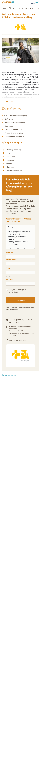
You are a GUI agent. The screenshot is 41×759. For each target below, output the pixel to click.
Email (8, 268)
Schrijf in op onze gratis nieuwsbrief (17, 291)
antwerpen (23, 8)
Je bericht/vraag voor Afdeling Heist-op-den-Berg (18, 220)
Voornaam (10, 252)
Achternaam (11, 259)
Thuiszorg (13, 8)
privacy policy (13, 309)
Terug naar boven (9, 375)
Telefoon (9, 280)
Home (4, 8)
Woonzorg (8, 2)
